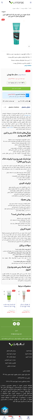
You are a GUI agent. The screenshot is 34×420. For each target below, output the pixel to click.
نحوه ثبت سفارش (11, 366)
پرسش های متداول (11, 351)
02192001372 (20, 378)
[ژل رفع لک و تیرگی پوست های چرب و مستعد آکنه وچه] (24, 296)
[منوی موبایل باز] (30, 2)
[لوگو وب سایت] (16, 2)
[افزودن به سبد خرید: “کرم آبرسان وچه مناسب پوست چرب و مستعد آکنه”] (4, 291)
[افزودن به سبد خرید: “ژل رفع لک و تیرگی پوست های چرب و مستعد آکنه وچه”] (19, 291)
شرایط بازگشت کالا (11, 357)
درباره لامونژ (29, 351)
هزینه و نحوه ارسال (11, 354)
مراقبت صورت (16, 8)
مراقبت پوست (24, 8)
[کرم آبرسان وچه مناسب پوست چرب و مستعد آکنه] (9, 296)
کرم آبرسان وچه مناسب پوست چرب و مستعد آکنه (9, 306)
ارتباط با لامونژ (28, 354)
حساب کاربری (29, 357)
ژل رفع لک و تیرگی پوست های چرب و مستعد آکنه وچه (25, 306)
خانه (30, 8)
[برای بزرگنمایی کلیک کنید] (29, 46)
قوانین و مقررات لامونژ (10, 363)
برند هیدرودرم (27, 115)
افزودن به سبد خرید (16, 88)
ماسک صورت (10, 127)
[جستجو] (2, 2)
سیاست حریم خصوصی (10, 360)
